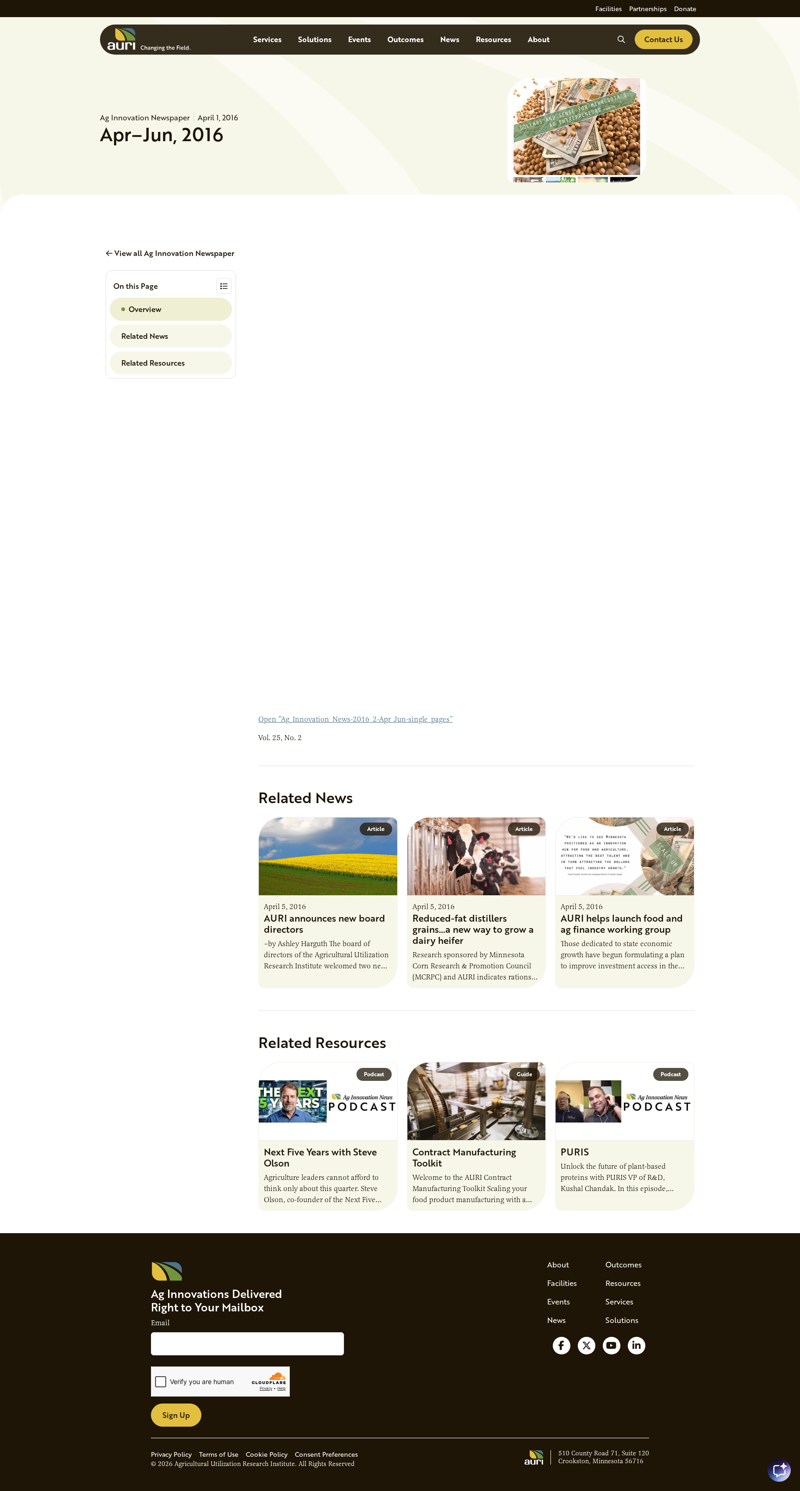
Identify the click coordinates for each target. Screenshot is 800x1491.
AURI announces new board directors (324, 923)
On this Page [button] (135, 286)
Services (267, 39)
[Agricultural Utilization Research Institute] (149, 39)
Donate (685, 8)
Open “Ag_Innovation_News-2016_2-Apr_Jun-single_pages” (355, 719)
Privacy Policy (171, 1454)
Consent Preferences (326, 1454)
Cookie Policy (267, 1454)
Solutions (314, 39)
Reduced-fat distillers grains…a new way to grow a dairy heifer (473, 929)
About (539, 39)
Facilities (608, 8)
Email (160, 1323)
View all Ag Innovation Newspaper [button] (173, 253)
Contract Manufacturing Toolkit (464, 1157)
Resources (493, 39)
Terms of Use (218, 1454)
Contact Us (663, 39)
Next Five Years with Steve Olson (320, 1157)
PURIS (575, 1151)
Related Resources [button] (153, 362)
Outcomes (406, 39)
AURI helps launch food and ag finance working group (622, 923)
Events (359, 39)
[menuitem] (608, 8)
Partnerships (648, 8)
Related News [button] (144, 336)
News (449, 39)
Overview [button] (145, 309)
